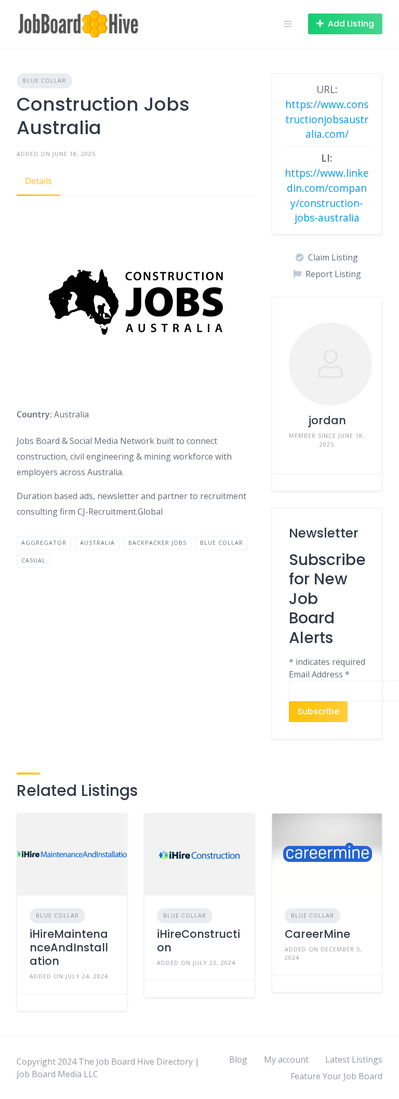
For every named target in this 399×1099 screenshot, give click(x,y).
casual (33, 560)
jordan (327, 420)
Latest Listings (353, 1059)
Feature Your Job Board (336, 1076)
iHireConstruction (198, 940)
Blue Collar (44, 80)
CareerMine (317, 933)
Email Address (319, 674)
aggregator (43, 542)
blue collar (221, 542)
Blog (238, 1059)
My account (286, 1059)
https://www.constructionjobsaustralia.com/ (326, 119)
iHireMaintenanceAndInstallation (69, 947)
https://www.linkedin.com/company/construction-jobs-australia (327, 195)
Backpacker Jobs (157, 542)
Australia (97, 542)
